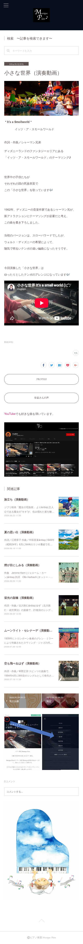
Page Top (41, 921)
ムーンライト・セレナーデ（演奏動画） (29, 630)
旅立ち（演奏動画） (17, 499)
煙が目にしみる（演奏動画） (22, 565)
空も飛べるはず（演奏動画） (22, 663)
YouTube (10, 414)
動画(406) (8, 342)
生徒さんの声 (41, 397)
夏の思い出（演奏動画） (19, 532)
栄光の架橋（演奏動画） (19, 598)
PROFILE (41, 379)
